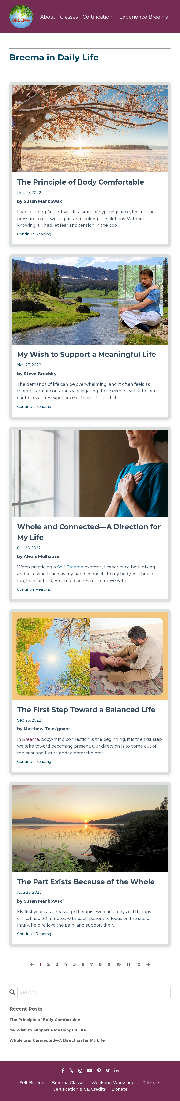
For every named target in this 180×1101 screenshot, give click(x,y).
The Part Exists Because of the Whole (86, 882)
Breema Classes (69, 1082)
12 (138, 964)
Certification (97, 17)
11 (128, 964)
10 (118, 964)
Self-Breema (71, 567)
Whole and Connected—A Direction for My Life (89, 532)
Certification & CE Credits (79, 1089)
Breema (30, 739)
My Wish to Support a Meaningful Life (86, 354)
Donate (120, 1089)
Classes (69, 17)
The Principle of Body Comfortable (80, 182)
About (47, 17)
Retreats (151, 1082)
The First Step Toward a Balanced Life (86, 709)
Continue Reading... (35, 234)
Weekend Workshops (114, 1082)
